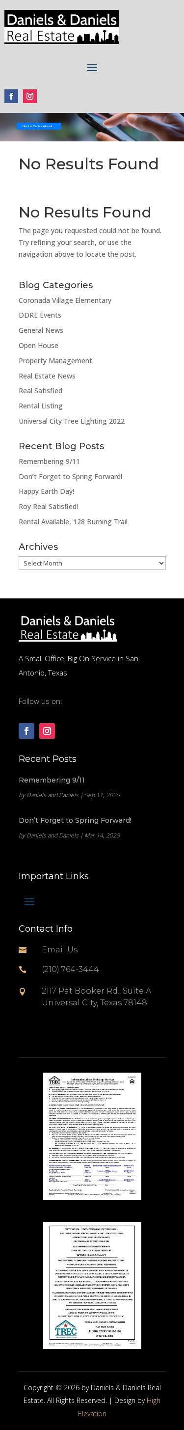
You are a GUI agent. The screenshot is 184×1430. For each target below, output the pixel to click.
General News (41, 330)
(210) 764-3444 (70, 969)
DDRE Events (40, 315)
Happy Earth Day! (46, 491)
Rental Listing (41, 405)
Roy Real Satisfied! (48, 506)
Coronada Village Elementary (65, 300)
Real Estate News (47, 375)
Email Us (60, 949)
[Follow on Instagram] (30, 96)
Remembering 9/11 (49, 461)
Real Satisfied (40, 390)
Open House (38, 345)
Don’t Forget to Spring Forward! (70, 476)
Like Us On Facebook (38, 126)
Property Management (55, 360)
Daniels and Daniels (52, 795)
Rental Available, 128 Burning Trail (73, 521)
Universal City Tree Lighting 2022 (72, 421)
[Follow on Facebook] (11, 96)
